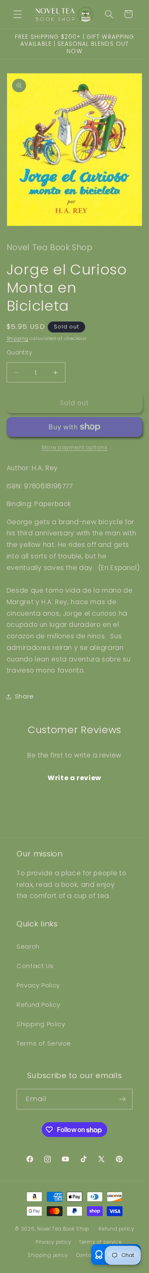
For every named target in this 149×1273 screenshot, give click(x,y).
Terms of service (100, 1242)
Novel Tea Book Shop (63, 1229)
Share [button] (24, 696)
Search (28, 946)
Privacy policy (53, 1242)
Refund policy (116, 1229)
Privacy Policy (38, 985)
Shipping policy (48, 1255)
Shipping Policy (41, 1024)
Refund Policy (38, 1005)
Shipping (18, 338)
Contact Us (35, 966)
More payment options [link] (75, 447)
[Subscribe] (122, 1099)
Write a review (74, 778)
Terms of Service (44, 1043)
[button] (17, 14)
